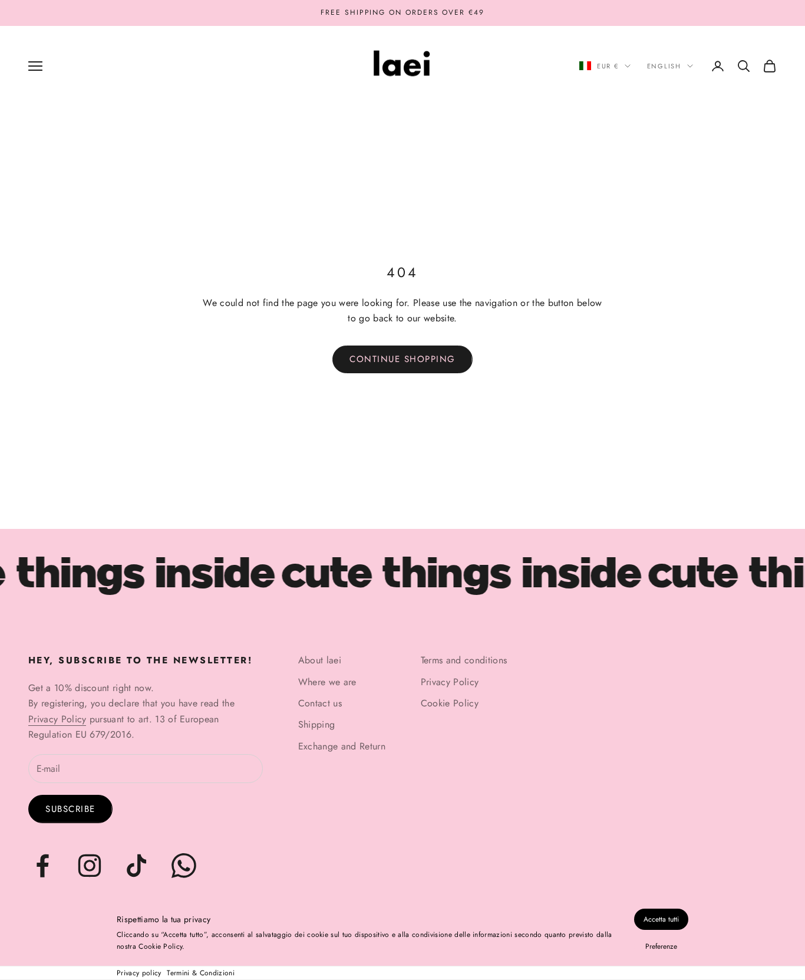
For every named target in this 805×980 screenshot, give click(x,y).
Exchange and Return (341, 746)
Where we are (327, 682)
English (664, 66)
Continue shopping (402, 359)
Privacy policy (139, 973)
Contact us (320, 703)
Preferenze (661, 946)
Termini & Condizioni (200, 973)
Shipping (316, 724)
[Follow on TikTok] (137, 865)
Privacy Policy (57, 719)
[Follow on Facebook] (42, 865)
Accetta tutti (661, 919)
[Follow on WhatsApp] (184, 865)
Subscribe (70, 809)
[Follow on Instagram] (89, 865)
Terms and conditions (464, 660)
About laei (319, 660)
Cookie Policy (450, 703)
